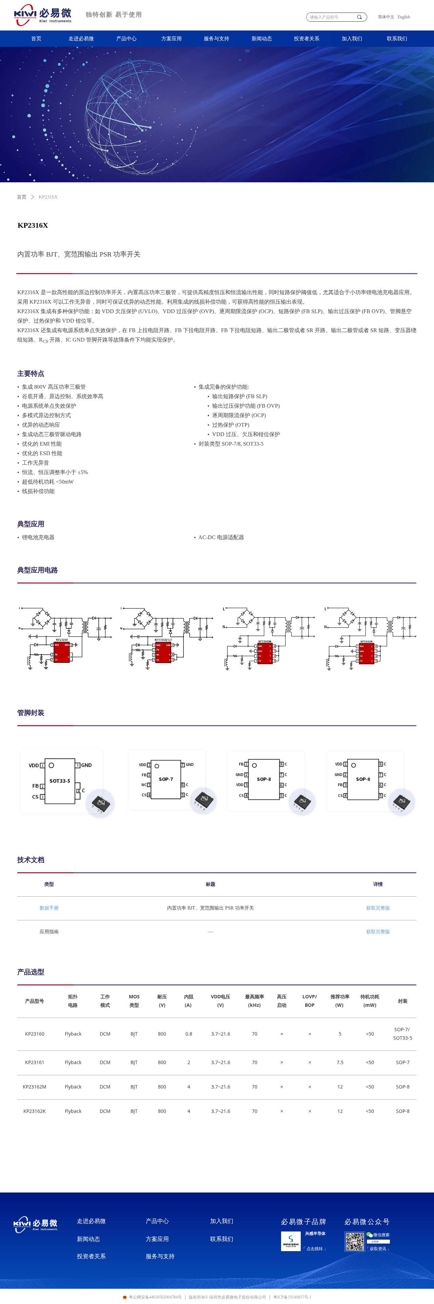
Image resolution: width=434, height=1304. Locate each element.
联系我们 (397, 38)
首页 (36, 38)
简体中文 (386, 17)
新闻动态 (262, 38)
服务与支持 (216, 38)
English (404, 17)
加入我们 (352, 38)
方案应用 (171, 38)
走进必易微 (81, 38)
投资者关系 (306, 38)
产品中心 (126, 38)
